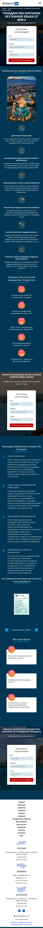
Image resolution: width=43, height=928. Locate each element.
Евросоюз (22, 805)
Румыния (21, 811)
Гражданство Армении (21, 819)
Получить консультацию (22, 60)
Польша (21, 813)
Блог (21, 836)
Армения (21, 816)
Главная (21, 802)
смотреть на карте (21, 860)
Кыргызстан (21, 824)
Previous (6, 629)
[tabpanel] (21, 630)
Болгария (21, 808)
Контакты (21, 833)
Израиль (21, 830)
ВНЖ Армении (21, 822)
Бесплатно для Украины (21, 880)
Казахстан (21, 827)
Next (36, 629)
